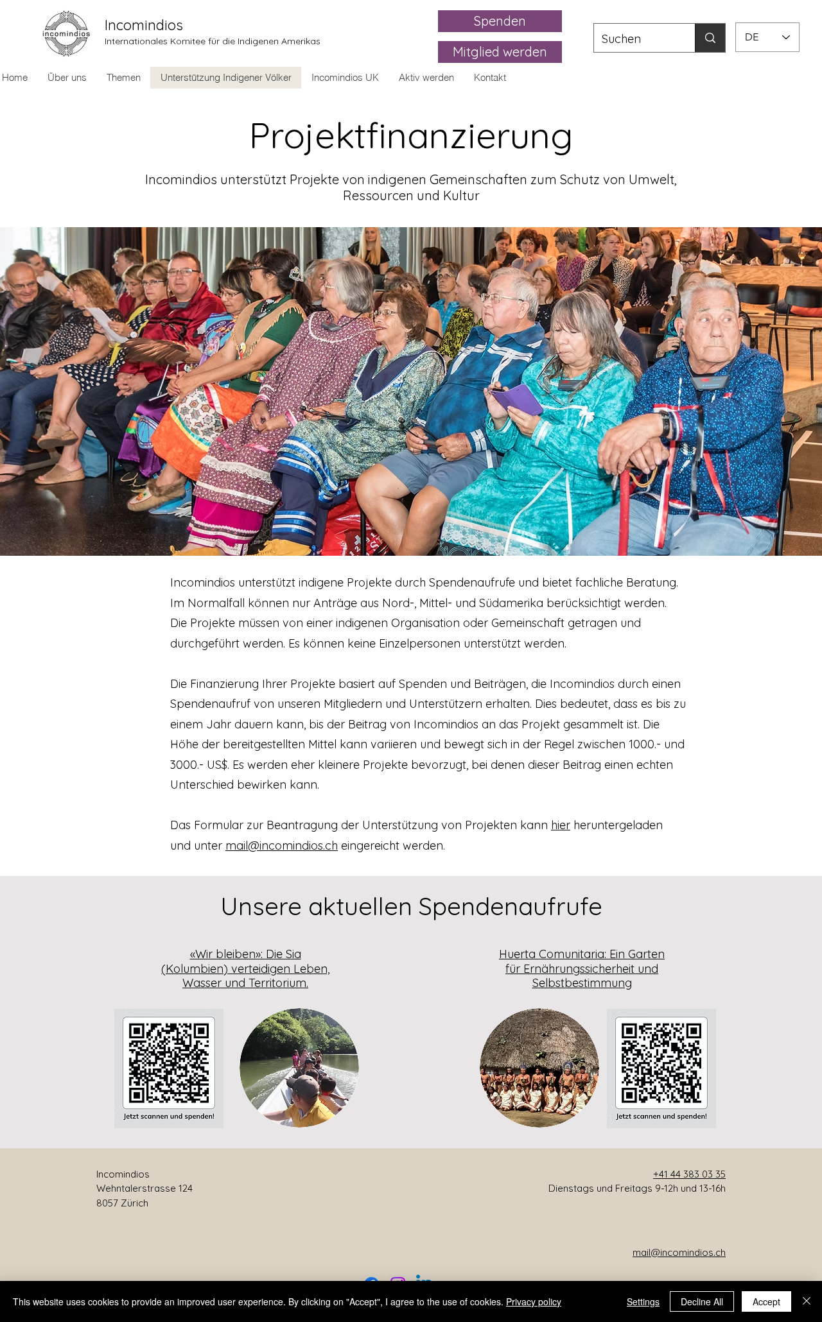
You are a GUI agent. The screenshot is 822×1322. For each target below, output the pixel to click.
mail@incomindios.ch (281, 845)
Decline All (702, 1301)
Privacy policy (533, 1301)
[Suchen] (710, 38)
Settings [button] (643, 1301)
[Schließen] (806, 1301)
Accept (766, 1301)
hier (560, 825)
